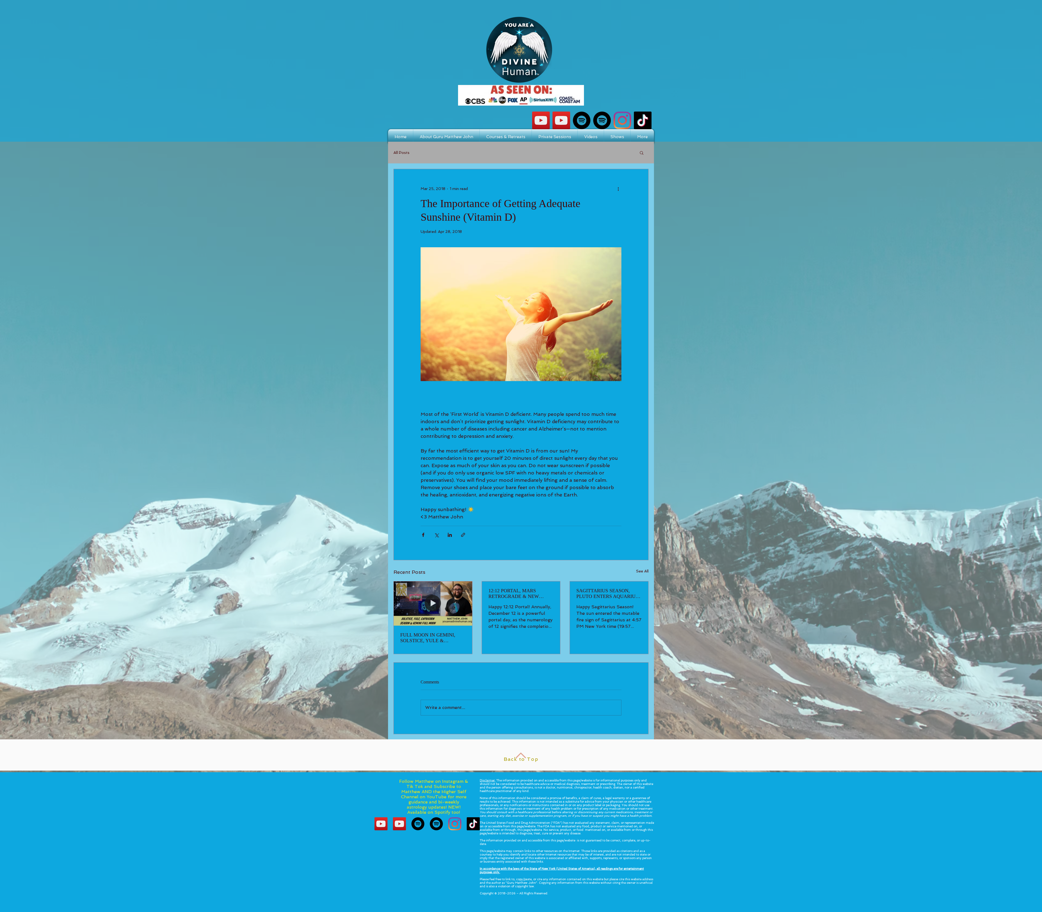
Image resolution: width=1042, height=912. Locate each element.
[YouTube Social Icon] (541, 120)
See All (642, 571)
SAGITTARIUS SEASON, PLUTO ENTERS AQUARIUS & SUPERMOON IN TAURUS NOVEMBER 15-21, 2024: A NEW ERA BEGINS (607, 593)
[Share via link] (463, 534)
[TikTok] (643, 120)
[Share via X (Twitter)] (436, 534)
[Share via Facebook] (423, 534)
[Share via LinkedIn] (449, 534)
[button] (641, 152)
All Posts (401, 152)
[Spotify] (581, 120)
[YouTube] (561, 120)
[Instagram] (622, 120)
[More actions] (618, 188)
